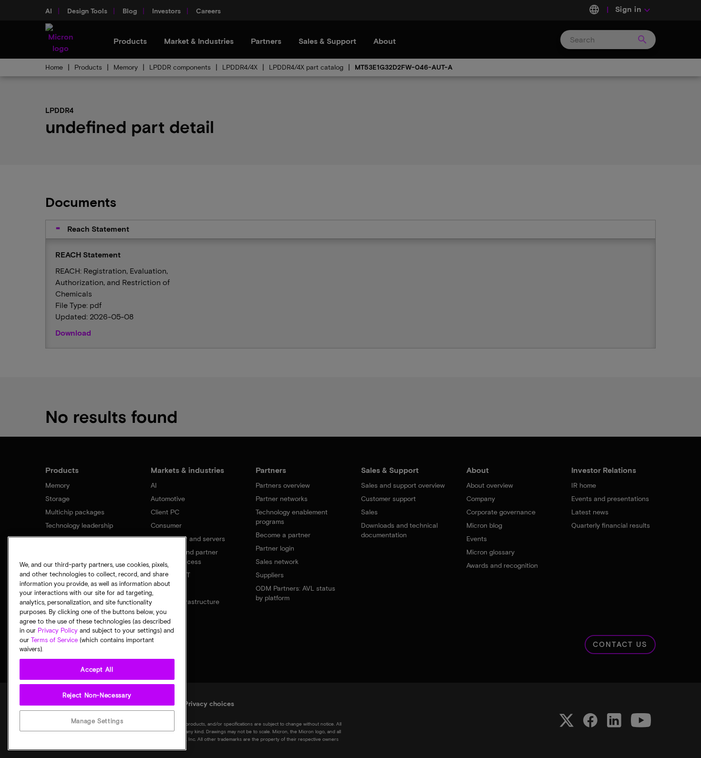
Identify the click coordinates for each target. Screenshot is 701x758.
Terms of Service (54, 640)
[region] (97, 643)
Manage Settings (97, 721)
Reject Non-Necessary (97, 695)
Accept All (97, 669)
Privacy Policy (58, 630)
